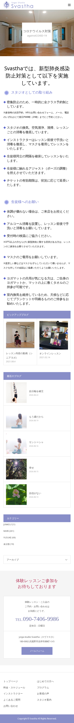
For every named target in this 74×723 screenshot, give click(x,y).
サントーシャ (36, 442)
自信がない (35, 493)
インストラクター (13, 693)
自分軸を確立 (36, 391)
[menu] (69, 5)
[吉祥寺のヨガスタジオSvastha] (18, 4)
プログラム (43, 687)
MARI (6, 531)
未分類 (6, 544)
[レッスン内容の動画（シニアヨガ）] (20, 335)
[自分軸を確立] (16, 392)
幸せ (31, 467)
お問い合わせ (10, 705)
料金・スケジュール (14, 687)
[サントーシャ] (16, 443)
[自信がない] (16, 494)
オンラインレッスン (50, 353)
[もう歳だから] (16, 418)
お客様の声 (43, 693)
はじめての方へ (45, 681)
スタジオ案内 (44, 699)
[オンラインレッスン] (53, 335)
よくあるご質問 (11, 699)
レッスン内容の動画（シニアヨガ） (19, 355)
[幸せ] (16, 469)
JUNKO (6, 524)
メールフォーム (37, 650)
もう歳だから (36, 416)
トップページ (10, 681)
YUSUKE (7, 537)
